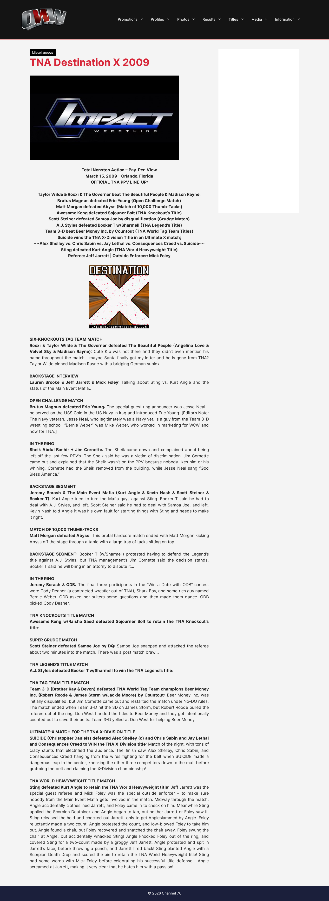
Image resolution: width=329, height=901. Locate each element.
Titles (233, 19)
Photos (183, 19)
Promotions (128, 19)
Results (209, 19)
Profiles (157, 19)
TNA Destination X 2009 (90, 62)
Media (256, 19)
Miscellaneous (42, 52)
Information (285, 19)
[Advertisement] (259, 131)
